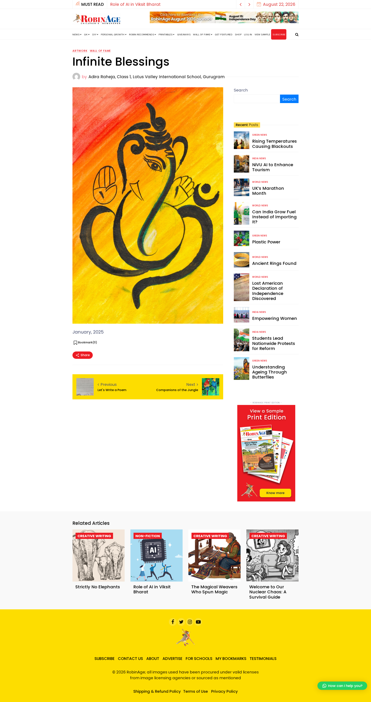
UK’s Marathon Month (268, 190)
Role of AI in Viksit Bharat (152, 589)
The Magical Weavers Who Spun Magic (150, 4)
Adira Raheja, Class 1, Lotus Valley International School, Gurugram (156, 77)
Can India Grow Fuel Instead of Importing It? (274, 217)
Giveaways (184, 34)
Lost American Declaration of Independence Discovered (267, 290)
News (75, 34)
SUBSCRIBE (279, 34)
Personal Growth (112, 34)
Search (241, 90)
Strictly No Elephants (97, 587)
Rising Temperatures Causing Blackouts (274, 143)
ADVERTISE (172, 658)
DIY (94, 34)
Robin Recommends (141, 34)
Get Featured (223, 34)
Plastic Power (266, 242)
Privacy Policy (224, 691)
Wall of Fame (201, 34)
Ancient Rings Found (274, 263)
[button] (240, 4)
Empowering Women (274, 318)
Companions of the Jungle (177, 390)
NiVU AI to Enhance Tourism (272, 167)
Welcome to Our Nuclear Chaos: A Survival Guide (267, 592)
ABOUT (152, 658)
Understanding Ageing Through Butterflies (269, 372)
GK (86, 34)
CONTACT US (130, 658)
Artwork (80, 51)
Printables (165, 34)
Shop (238, 34)
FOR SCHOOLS (199, 658)
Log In (248, 34)
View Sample (262, 34)
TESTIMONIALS (263, 658)
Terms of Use (195, 691)
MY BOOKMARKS (231, 658)
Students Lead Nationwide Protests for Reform (273, 343)
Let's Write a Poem (112, 390)
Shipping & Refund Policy (157, 691)
